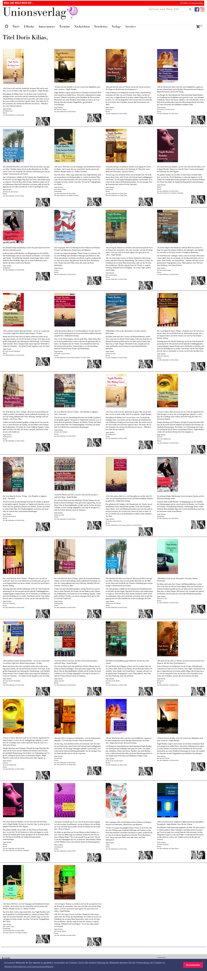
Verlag (116, 26)
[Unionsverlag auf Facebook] (197, 9)
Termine (64, 26)
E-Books (29, 26)
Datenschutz (161, 957)
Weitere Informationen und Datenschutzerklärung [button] (29, 966)
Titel (15, 26)
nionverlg (36, 12)
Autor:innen (46, 26)
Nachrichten (82, 26)
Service (130, 26)
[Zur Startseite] (6, 26)
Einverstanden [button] (193, 965)
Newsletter (101, 26)
